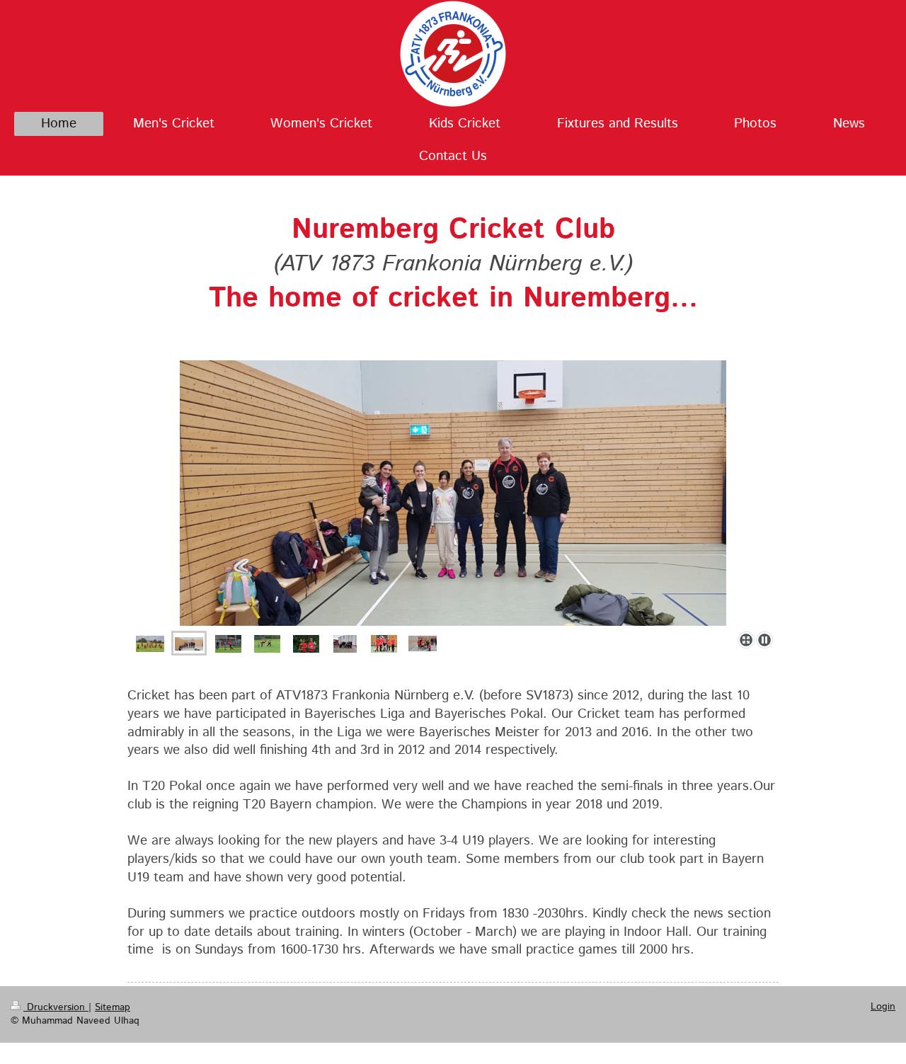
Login (883, 1007)
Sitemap (112, 1007)
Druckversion (55, 1007)
